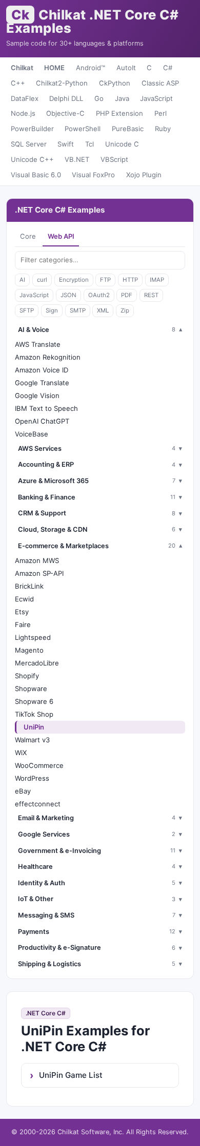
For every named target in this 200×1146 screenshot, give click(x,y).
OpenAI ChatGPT (42, 421)
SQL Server (29, 144)
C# (167, 68)
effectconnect (38, 804)
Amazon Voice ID (41, 370)
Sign (52, 310)
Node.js (23, 113)
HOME (54, 68)
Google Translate (42, 383)
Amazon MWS (37, 560)
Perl (160, 113)
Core (28, 236)
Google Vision (37, 395)
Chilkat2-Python (62, 83)
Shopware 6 (34, 701)
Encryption (74, 279)
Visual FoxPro (93, 175)
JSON (68, 295)
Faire (23, 624)
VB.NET (77, 159)
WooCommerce (39, 765)
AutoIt (126, 68)
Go (99, 98)
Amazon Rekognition (48, 357)
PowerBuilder (32, 128)
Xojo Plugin (144, 175)
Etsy (22, 612)
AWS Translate (38, 344)
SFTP (26, 310)
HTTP (130, 279)
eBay (23, 791)
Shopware (31, 688)
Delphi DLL (66, 98)
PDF (126, 295)
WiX (21, 752)
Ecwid (24, 599)
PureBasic (128, 128)
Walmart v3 (32, 740)
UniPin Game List (71, 1075)
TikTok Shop (34, 714)
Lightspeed (33, 637)
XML (103, 310)
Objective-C (65, 113)
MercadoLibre (37, 663)
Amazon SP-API (39, 573)
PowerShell (83, 128)
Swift (65, 144)
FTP (105, 279)
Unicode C (122, 144)
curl (42, 279)
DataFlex (24, 98)
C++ (18, 83)
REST (151, 295)
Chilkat (22, 68)
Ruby (163, 128)
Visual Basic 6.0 (36, 175)
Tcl (89, 144)
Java (122, 98)
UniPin (34, 727)
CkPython (114, 83)
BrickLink (29, 586)
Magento (29, 650)
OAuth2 (99, 295)
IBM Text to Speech (46, 408)
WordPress (32, 778)
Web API (61, 236)
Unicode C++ (32, 159)
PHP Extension (119, 113)
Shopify (27, 676)
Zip (125, 310)
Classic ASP (160, 83)
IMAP (157, 279)
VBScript (114, 159)
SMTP (78, 310)
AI (22, 279)
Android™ (90, 68)
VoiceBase (31, 434)
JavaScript (156, 98)
